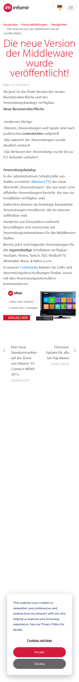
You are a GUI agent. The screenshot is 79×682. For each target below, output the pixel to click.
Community (29, 267)
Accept (39, 652)
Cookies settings (39, 640)
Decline (39, 664)
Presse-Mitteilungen (34, 25)
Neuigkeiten (59, 25)
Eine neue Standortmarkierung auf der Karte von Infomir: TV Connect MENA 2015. (24, 360)
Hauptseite (10, 25)
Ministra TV (41, 181)
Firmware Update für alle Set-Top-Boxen (57, 352)
